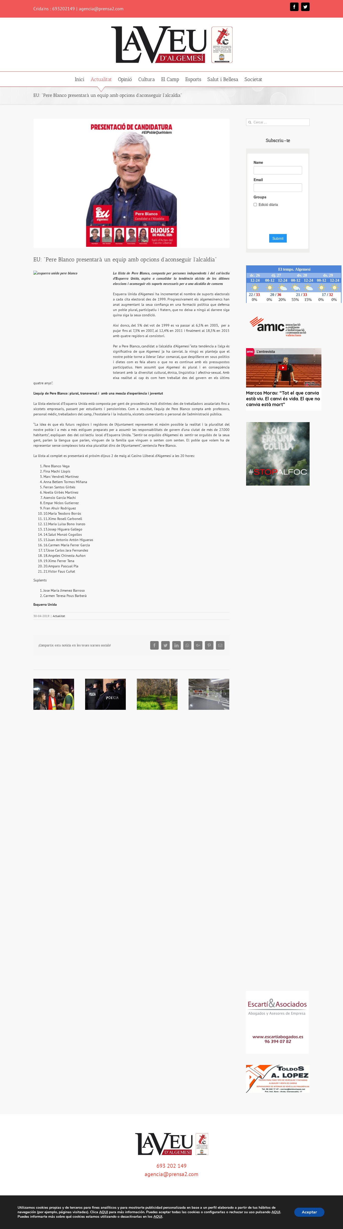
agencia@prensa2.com (101, 9)
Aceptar (309, 1212)
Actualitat (59, 616)
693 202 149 (171, 1165)
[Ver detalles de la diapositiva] (278, 454)
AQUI (103, 1212)
